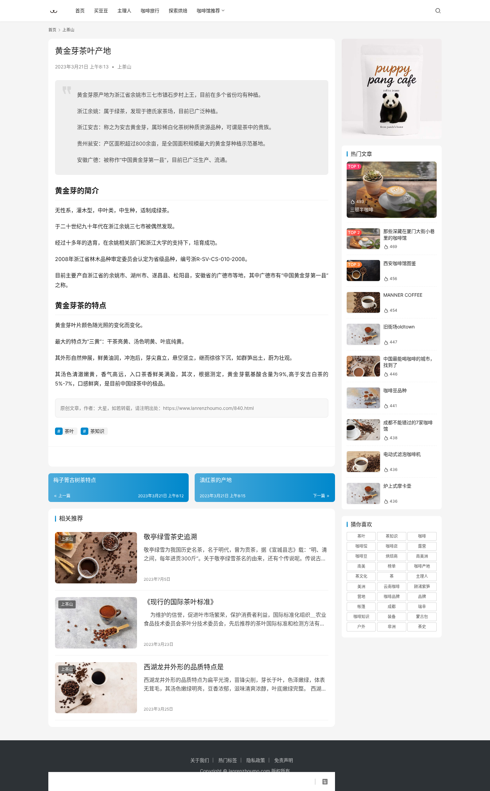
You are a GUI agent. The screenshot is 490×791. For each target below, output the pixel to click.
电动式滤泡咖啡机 (402, 454)
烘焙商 (392, 556)
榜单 (392, 566)
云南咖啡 (392, 586)
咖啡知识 (361, 616)
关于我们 (199, 760)
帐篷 (361, 606)
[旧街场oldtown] (363, 334)
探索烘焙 (178, 10)
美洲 (361, 586)
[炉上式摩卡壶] (363, 493)
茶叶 (69, 431)
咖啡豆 (361, 556)
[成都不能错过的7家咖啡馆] (363, 429)
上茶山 (124, 66)
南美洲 (422, 556)
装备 (392, 616)
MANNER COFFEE (402, 295)
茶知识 (97, 431)
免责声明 (283, 760)
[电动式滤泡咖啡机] (363, 461)
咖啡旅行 (150, 10)
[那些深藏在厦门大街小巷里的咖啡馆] (363, 238)
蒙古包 (422, 616)
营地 (361, 596)
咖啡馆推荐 (208, 10)
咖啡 (422, 536)
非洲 (392, 626)
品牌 (422, 596)
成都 (392, 606)
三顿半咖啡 (361, 209)
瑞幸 (422, 606)
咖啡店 (392, 546)
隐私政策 (255, 760)
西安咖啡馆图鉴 (399, 263)
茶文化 (361, 576)
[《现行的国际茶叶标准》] (96, 622)
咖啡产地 (422, 566)
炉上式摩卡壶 (397, 486)
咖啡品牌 (392, 596)
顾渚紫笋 (422, 586)
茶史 (422, 626)
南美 (361, 566)
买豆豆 (101, 10)
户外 (361, 626)
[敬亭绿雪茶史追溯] (96, 557)
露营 (422, 546)
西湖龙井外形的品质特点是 (184, 667)
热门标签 (227, 760)
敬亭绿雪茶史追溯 (170, 537)
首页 (80, 10)
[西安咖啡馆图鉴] (363, 270)
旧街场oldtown (399, 327)
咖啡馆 (361, 546)
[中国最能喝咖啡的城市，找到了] (363, 366)
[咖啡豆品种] (363, 398)
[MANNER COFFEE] (363, 302)
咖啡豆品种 (395, 390)
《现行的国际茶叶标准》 (180, 602)
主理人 (124, 10)
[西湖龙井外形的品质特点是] (96, 688)
